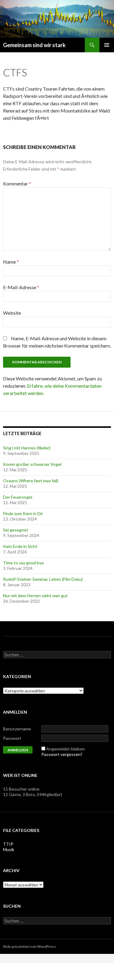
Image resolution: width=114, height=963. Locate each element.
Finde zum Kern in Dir (23, 513)
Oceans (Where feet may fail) (30, 480)
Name (11, 262)
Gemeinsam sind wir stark (34, 45)
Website (12, 313)
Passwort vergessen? (61, 754)
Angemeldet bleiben (65, 748)
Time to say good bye (23, 562)
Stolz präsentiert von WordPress (29, 946)
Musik (8, 849)
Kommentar (17, 183)
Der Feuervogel (17, 497)
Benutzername (17, 728)
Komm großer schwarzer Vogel (32, 464)
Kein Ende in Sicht (20, 546)
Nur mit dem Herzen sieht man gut (35, 595)
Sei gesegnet (15, 529)
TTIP (8, 844)
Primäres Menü (106, 45)
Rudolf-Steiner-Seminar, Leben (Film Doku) (43, 579)
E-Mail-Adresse (21, 287)
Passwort (12, 738)
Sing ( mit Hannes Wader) (26, 447)
